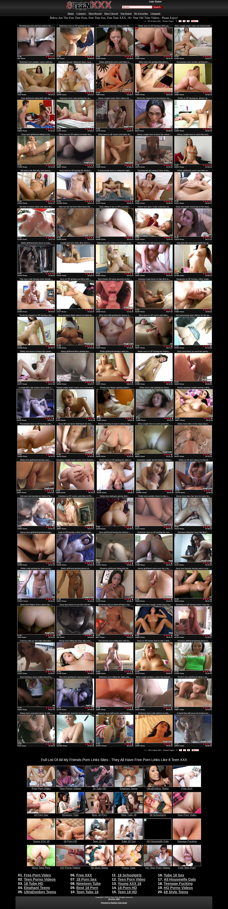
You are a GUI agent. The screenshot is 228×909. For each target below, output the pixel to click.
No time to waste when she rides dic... (36, 207)
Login (151, 1)
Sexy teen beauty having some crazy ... (193, 568)
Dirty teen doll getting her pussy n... (114, 315)
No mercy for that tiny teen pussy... (36, 171)
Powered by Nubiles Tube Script (114, 903)
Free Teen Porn (187, 867)
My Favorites (141, 13)
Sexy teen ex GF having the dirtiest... (75, 171)
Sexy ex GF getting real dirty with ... (75, 279)
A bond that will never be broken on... (193, 713)
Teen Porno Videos (70, 788)
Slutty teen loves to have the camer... (36, 351)
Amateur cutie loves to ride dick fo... (154, 279)
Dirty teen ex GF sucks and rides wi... (114, 134)
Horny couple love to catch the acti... (193, 134)
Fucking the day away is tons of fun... (154, 171)
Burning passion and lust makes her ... (36, 26)
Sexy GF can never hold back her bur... (75, 424)
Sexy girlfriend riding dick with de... (36, 98)
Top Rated (126, 13)
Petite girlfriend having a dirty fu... (114, 351)
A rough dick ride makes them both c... (35, 388)
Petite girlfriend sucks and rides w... (193, 171)
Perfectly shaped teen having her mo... (154, 98)
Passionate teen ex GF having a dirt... (36, 424)
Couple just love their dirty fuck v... (75, 243)
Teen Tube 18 (128, 814)
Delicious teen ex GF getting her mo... (154, 532)
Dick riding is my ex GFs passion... (115, 207)
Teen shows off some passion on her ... (115, 279)
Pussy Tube (128, 867)
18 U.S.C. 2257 (114, 899)
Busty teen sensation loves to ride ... (36, 713)
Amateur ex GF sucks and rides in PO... (75, 496)
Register (158, 1)
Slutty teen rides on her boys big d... (193, 424)
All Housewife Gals (158, 841)
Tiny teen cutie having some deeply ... (36, 279)
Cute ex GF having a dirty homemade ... (75, 532)
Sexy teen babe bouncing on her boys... (193, 207)
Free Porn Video (41, 788)
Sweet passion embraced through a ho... (114, 243)
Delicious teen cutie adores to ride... (154, 713)
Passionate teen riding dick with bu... (115, 641)
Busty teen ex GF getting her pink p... (115, 460)
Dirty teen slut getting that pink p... (154, 62)
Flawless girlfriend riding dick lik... (115, 568)
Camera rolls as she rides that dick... (36, 641)
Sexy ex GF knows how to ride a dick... (154, 641)
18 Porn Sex (41, 814)
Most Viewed (111, 13)
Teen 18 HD (99, 841)
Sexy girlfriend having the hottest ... (114, 532)
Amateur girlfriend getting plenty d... (193, 641)
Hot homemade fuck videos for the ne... (193, 315)
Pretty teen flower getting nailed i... (115, 388)
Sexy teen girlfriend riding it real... (36, 134)
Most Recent (95, 13)
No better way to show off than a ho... (114, 605)
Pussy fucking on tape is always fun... (114, 424)
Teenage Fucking (187, 841)
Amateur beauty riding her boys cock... (75, 62)
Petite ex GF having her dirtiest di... (193, 98)
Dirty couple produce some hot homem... (154, 677)
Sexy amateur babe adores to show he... (75, 315)
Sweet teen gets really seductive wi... (154, 207)
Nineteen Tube (70, 814)
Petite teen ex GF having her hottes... (154, 351)
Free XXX (186, 788)
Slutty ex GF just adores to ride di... (194, 460)
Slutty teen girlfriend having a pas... (35, 460)
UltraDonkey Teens (158, 788)
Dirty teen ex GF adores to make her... (75, 134)
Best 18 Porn (99, 814)
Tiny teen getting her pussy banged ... (75, 677)
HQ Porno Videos (70, 867)
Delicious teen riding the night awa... (114, 677)
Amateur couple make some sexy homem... (75, 460)
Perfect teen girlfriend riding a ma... (193, 677)
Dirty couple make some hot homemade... (193, 26)
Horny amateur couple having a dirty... (194, 388)
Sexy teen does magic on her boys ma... (153, 605)
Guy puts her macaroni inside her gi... (193, 243)
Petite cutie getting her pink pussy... (36, 568)
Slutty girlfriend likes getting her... (75, 351)
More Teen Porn (41, 867)
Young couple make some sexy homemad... (75, 388)
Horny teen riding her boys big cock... (75, 641)
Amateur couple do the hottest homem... (154, 460)
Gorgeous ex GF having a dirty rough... (193, 279)
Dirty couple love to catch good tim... (154, 424)
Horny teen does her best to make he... (193, 496)
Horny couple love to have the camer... (154, 134)
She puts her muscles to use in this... (75, 713)
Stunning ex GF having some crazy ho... (193, 605)
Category (81, 13)
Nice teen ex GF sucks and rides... (154, 315)
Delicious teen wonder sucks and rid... (36, 62)
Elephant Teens (128, 788)
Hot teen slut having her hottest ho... (36, 496)
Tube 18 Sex (128, 841)
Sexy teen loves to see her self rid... (75, 605)
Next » (194, 21)
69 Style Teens (99, 867)
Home (71, 13)
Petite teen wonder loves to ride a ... (154, 496)
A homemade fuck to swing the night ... (115, 171)
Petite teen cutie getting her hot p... (154, 388)
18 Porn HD (70, 841)
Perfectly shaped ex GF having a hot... (36, 315)
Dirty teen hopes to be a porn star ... (36, 605)
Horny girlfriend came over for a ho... (154, 568)
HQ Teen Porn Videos (157, 867)
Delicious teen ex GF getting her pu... (75, 26)
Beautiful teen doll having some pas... (154, 243)
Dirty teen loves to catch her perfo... (193, 351)
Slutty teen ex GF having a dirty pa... (154, 26)
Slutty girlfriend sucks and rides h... (114, 62)
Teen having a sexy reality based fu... (36, 677)
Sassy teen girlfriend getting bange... (36, 532)
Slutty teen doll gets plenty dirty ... (115, 496)
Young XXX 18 (41, 841)
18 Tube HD (99, 788)
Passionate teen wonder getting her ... (193, 62)
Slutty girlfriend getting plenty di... (75, 568)
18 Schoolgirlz (158, 814)
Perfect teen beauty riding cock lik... (114, 26)
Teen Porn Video (186, 814)
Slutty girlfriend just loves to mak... (36, 243)
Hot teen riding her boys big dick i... (193, 532)
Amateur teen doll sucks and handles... (115, 713)
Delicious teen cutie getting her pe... (75, 98)
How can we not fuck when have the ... (75, 207)
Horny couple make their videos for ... (114, 98)
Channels (155, 13)
